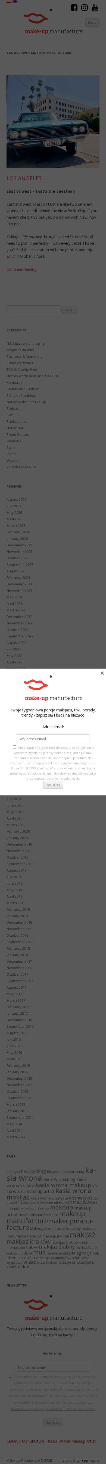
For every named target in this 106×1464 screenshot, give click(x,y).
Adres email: (53, 726)
